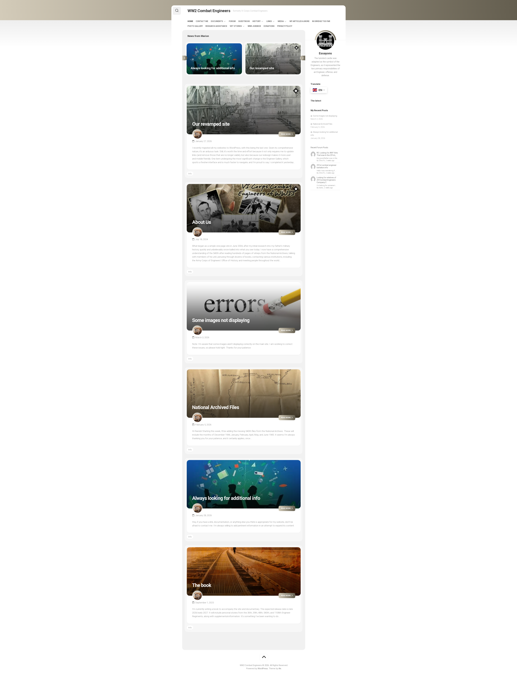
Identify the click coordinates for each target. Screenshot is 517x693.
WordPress (263, 668)
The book (201, 585)
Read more (286, 134)
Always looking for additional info (201, 45)
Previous (184, 58)
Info (190, 173)
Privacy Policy (284, 26)
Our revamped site (253, 45)
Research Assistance (216, 26)
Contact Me (202, 21)
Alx (280, 668)
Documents (217, 21)
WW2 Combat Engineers (209, 10)
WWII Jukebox (254, 26)
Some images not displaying (220, 320)
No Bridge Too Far (321, 21)
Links (269, 21)
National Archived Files (215, 407)
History (256, 21)
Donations (269, 26)
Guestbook (244, 21)
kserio (321, 188)
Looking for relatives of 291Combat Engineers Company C (326, 179)
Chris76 (322, 161)
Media (281, 21)
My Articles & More (299, 21)
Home (190, 21)
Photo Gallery (195, 26)
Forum (232, 21)
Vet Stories (236, 26)
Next (302, 58)
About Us (201, 222)
